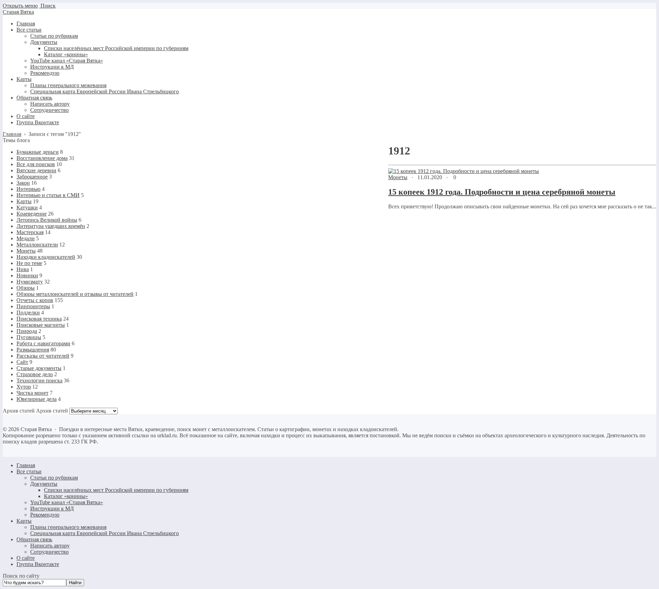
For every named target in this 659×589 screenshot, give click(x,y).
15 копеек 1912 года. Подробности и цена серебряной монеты (501, 191)
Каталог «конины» (66, 496)
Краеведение (31, 214)
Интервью (28, 189)
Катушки (27, 207)
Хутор (23, 387)
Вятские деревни (36, 170)
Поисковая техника (39, 319)
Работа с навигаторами (43, 343)
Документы (43, 484)
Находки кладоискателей (45, 257)
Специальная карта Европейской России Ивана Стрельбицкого (104, 533)
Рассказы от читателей (42, 356)
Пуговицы (28, 337)
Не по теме (29, 263)
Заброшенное (32, 177)
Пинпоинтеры (33, 306)
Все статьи (29, 471)
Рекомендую (44, 515)
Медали (25, 238)
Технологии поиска (39, 380)
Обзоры (25, 288)
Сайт (22, 362)
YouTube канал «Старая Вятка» (66, 502)
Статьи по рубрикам (54, 478)
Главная (25, 465)
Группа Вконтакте (37, 564)
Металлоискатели (37, 244)
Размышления (32, 350)
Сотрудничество (49, 552)
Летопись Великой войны (46, 220)
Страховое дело (34, 374)
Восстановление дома (42, 158)
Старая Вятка (18, 12)
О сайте (25, 558)
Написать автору (50, 545)
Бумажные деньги (37, 152)
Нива (22, 269)
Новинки (27, 275)
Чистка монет (32, 393)
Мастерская (30, 232)
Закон (23, 183)
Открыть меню (20, 6)
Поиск (47, 6)
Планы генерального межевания (68, 527)
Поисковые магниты (40, 325)
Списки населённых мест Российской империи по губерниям (116, 490)
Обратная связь (34, 539)
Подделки (28, 312)
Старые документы (38, 368)
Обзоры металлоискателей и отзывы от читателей (75, 294)
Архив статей (52, 411)
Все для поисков (35, 164)
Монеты (397, 177)
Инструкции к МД (52, 508)
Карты (24, 201)
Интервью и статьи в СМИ (48, 195)
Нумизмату (29, 282)
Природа (26, 331)
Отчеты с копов (34, 300)
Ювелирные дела (36, 399)
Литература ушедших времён (50, 226)
